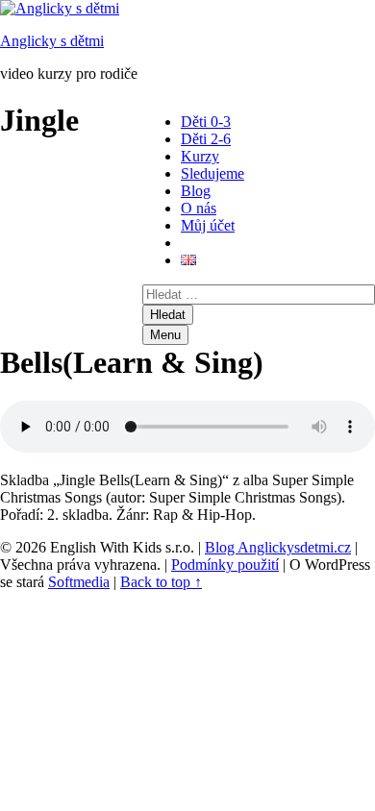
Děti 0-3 (206, 121)
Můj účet (208, 225)
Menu (165, 335)
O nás (198, 208)
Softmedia (79, 582)
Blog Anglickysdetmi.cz (278, 547)
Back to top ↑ (161, 582)
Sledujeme (212, 173)
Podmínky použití (225, 564)
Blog (196, 191)
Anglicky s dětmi (52, 41)
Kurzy (200, 156)
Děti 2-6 (206, 139)
